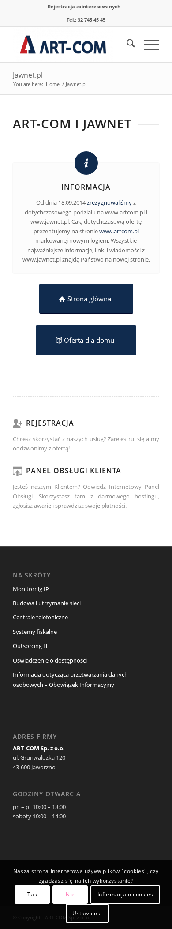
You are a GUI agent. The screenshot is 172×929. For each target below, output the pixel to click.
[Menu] (147, 44)
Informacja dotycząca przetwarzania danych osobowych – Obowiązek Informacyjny (70, 680)
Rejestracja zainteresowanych (84, 6)
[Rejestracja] (17, 423)
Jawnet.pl (28, 75)
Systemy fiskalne (35, 632)
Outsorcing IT (30, 646)
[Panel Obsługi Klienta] (17, 470)
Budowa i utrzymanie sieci (47, 603)
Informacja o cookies (125, 894)
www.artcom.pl (119, 231)
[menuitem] (84, 6)
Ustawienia (87, 913)
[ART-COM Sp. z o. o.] (71, 44)
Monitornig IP (31, 589)
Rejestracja (50, 423)
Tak (32, 894)
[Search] (126, 44)
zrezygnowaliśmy (109, 202)
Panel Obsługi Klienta (73, 471)
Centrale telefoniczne (40, 617)
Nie (70, 894)
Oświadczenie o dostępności (50, 660)
